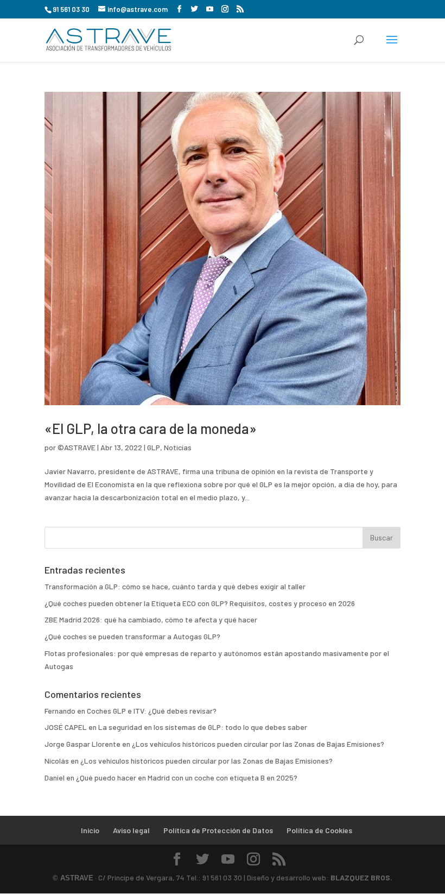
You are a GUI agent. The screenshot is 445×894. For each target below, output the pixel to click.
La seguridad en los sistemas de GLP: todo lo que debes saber (202, 727)
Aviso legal (131, 830)
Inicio (90, 830)
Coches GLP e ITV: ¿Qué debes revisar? (152, 710)
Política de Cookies (319, 830)
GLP (153, 447)
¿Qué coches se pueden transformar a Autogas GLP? (132, 636)
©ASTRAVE (77, 447)
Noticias (178, 447)
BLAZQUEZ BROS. (361, 877)
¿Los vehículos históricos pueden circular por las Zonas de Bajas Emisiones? (258, 743)
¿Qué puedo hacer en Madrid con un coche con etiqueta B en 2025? (186, 777)
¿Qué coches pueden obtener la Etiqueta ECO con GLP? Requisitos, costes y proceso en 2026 (199, 603)
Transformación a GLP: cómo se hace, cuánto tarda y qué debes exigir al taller (175, 586)
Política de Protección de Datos (218, 830)
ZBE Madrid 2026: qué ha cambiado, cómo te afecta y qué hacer (150, 619)
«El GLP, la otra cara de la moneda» (150, 428)
